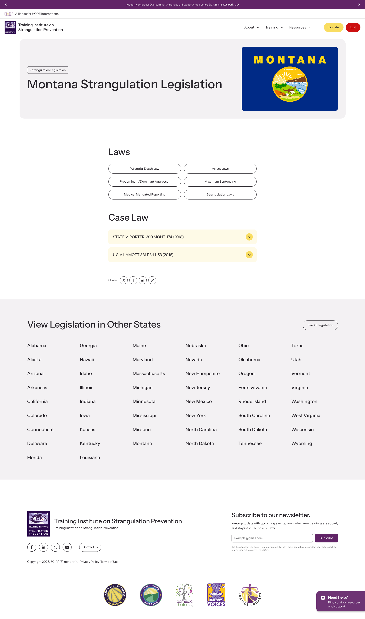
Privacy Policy (89, 562)
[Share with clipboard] (152, 280)
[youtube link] (67, 547)
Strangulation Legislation (48, 70)
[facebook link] (31, 547)
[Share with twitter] (124, 280)
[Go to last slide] (6, 4)
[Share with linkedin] (143, 280)
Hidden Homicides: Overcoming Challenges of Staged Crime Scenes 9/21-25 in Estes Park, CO (182, 4)
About (249, 27)
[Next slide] (359, 4)
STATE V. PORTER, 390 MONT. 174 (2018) (148, 237)
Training (271, 27)
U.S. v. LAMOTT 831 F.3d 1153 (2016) (143, 255)
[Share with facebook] (133, 280)
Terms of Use (109, 562)
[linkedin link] (43, 547)
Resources (297, 27)
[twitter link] (55, 547)
